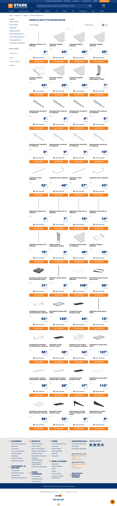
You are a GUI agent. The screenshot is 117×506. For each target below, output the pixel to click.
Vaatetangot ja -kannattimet (17, 43)
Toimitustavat (15, 448)
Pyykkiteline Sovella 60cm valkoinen (78, 278)
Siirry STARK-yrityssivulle (59, 444)
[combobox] (91, 25)
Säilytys (26, 15)
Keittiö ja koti (18, 15)
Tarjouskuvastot (15, 475)
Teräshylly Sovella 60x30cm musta (55, 412)
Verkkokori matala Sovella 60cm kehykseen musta (38, 278)
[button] (18, 53)
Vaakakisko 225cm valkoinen (35, 178)
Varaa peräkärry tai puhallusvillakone (37, 463)
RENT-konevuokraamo (38, 448)
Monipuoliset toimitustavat (39, 456)
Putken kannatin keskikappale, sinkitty (56, 245)
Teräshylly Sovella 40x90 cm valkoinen (77, 245)
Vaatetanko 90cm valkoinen (58, 178)
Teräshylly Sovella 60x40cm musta (55, 345)
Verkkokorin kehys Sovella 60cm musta (98, 278)
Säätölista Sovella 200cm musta (97, 312)
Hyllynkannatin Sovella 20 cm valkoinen (58, 111)
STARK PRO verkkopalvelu (39, 466)
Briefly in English (56, 448)
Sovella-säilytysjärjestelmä (17, 37)
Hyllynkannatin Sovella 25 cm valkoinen (78, 111)
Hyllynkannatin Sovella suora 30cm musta (97, 412)
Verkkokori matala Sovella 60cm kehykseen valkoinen (38, 412)
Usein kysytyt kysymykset (18, 444)
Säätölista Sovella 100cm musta (57, 278)
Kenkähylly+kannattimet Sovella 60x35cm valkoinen (38, 345)
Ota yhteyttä (75, 446)
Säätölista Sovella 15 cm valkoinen (37, 45)
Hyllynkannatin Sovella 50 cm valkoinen (78, 145)
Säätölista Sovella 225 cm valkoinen (38, 245)
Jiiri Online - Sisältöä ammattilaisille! (57, 476)
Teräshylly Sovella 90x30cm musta (75, 378)
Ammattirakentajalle (37, 479)
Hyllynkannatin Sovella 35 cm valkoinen (98, 111)
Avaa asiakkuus (36, 476)
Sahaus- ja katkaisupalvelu (39, 451)
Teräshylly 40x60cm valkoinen (96, 45)
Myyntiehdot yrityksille (17, 460)
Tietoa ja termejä (56, 473)
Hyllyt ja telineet (13, 21)
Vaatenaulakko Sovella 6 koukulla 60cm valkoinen (57, 378)
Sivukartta (71, 486)
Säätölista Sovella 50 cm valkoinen (37, 211)
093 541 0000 (78, 459)
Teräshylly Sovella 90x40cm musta (75, 312)
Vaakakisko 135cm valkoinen (75, 178)
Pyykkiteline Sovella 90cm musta (98, 345)
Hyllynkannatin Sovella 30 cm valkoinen (38, 111)
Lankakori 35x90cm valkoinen (35, 78)
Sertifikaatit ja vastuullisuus (19, 477)
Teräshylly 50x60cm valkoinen (76, 78)
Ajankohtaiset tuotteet (17, 473)
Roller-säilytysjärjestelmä (16, 34)
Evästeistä (65, 486)
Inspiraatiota (55, 464)
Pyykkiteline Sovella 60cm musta (58, 312)
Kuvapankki (55, 456)
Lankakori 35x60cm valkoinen (96, 245)
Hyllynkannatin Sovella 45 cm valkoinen (58, 145)
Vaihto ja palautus (16, 453)
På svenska (55, 446)
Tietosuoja (55, 453)
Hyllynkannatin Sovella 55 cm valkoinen (98, 145)
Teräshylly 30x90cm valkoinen (56, 45)
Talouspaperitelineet (15, 40)
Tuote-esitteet (15, 470)
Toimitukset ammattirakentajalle (37, 459)
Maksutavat (14, 446)
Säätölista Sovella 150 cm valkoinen (78, 211)
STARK (10, 15)
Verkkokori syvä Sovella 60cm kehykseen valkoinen (78, 345)
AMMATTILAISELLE (37, 444)
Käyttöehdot (14, 456)
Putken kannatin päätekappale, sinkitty (96, 78)
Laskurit (54, 471)
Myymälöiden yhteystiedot (79, 448)
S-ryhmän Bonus (36, 481)
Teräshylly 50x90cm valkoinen (76, 45)
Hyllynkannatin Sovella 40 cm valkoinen (38, 145)
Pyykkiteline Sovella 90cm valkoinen (98, 378)
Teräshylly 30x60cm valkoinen (56, 78)
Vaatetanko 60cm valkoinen (98, 178)
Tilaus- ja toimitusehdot (17, 451)
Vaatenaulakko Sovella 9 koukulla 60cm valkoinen (37, 378)
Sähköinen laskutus (17, 458)
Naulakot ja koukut (14, 31)
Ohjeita (54, 468)
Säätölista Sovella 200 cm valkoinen (98, 211)
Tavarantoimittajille (57, 451)
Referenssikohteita (57, 466)
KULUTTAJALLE (36, 446)
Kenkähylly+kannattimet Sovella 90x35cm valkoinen (38, 312)
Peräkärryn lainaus (37, 453)
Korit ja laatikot (13, 24)
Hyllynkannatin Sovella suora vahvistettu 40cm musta (77, 413)
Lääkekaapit (12, 27)
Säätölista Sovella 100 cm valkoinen (58, 211)
